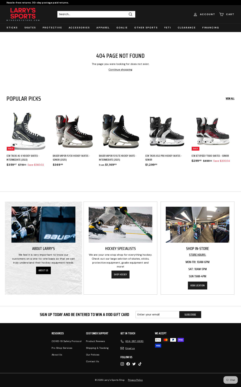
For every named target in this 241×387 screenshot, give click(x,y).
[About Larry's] (43, 225)
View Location (197, 285)
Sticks (12, 27)
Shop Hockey (120, 274)
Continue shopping (120, 69)
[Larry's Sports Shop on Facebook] (128, 364)
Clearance (187, 27)
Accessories (79, 27)
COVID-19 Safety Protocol (67, 341)
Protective (52, 27)
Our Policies (93, 354)
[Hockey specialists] (120, 225)
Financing (210, 27)
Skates (30, 27)
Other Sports (146, 27)
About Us (43, 270)
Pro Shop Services (62, 347)
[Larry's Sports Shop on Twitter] (134, 364)
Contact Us (92, 361)
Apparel (103, 27)
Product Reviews (95, 341)
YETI (167, 27)
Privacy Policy (135, 380)
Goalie (122, 27)
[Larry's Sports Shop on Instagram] (122, 364)
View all (230, 98)
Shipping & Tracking (97, 347)
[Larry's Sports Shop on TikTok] (140, 364)
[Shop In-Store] (197, 225)
